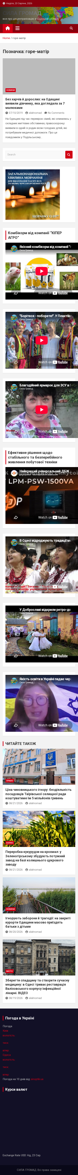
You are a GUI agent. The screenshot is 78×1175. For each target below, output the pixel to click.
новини (10, 90)
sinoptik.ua (37, 1079)
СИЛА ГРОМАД (22, 13)
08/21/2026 (16, 803)
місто (9, 971)
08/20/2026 (16, 931)
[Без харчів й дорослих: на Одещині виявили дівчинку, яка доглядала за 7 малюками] (39, 76)
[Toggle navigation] (17, 28)
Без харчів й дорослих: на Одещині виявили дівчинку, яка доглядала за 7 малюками (35, 103)
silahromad (35, 112)
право (9, 781)
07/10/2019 (16, 112)
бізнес (9, 843)
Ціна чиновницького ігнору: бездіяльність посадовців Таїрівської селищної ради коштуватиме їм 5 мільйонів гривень (38, 794)
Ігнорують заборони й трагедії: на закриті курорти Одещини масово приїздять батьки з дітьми (38, 922)
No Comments (56, 112)
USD (23, 1155)
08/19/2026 (16, 998)
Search (69, 155)
